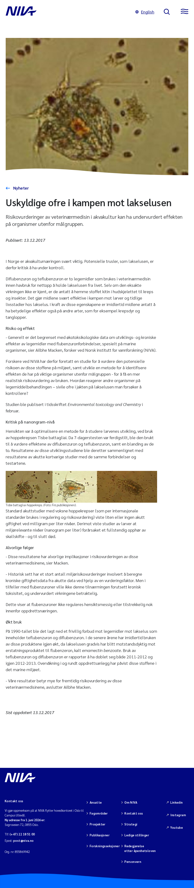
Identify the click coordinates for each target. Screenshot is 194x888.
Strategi (130, 824)
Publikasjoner (100, 835)
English (147, 11)
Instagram (178, 815)
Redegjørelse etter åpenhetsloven (140, 848)
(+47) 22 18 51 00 (22, 834)
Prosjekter (98, 824)
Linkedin (176, 802)
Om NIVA (130, 802)
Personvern (132, 862)
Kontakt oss (133, 813)
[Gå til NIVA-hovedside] (66, 11)
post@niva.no (23, 840)
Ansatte (96, 802)
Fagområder (99, 813)
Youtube (176, 827)
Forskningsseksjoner (105, 846)
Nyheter (20, 188)
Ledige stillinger (136, 835)
